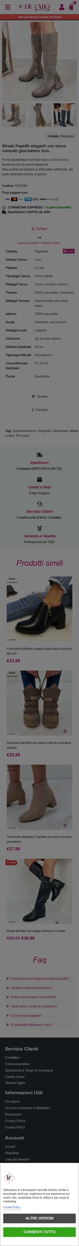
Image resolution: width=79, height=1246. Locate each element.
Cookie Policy (11, 1207)
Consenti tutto (39, 1232)
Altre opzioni (39, 1218)
